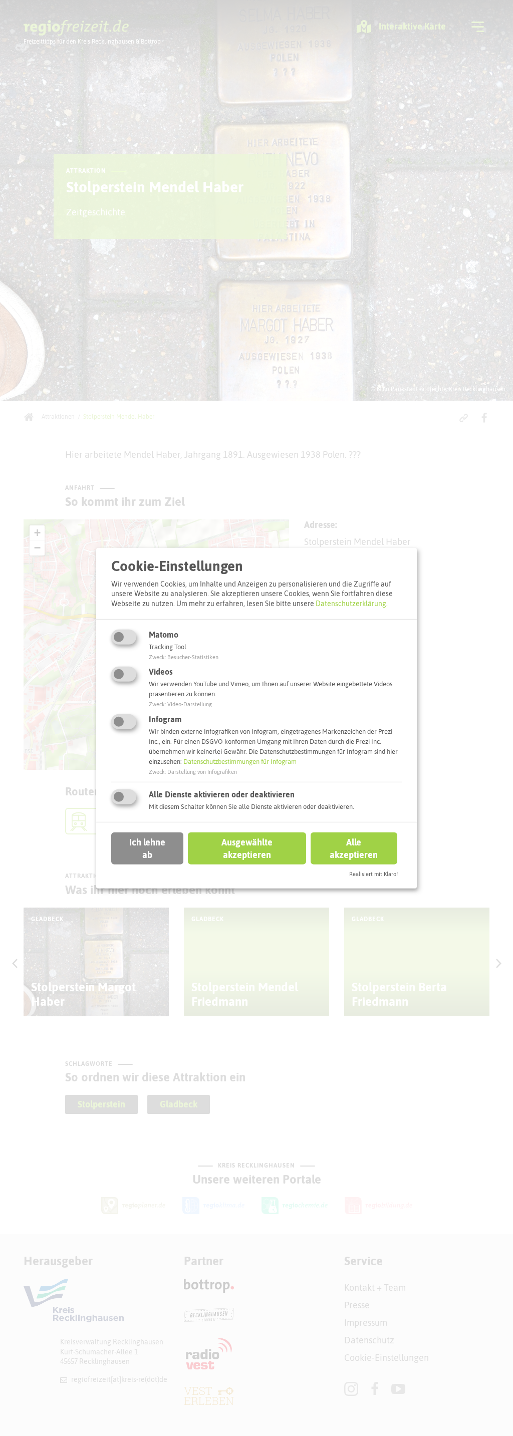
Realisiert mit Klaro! (373, 874)
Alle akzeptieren (354, 848)
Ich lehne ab (147, 848)
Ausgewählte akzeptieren (247, 848)
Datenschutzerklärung (351, 604)
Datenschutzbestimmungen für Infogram (240, 761)
